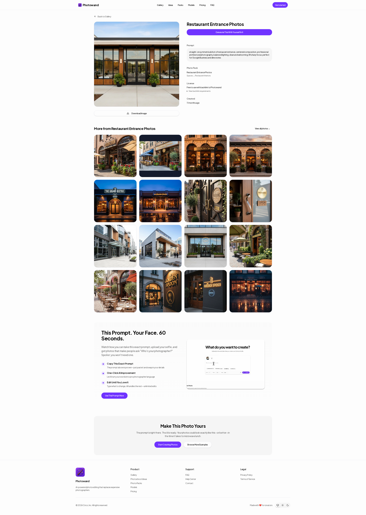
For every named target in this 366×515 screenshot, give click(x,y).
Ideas (170, 5)
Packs (180, 5)
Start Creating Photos (168, 444)
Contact (189, 483)
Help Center (190, 479)
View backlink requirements (200, 91)
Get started (280, 5)
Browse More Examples (197, 444)
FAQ (212, 5)
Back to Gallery (104, 16)
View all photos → (262, 128)
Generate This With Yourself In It (229, 32)
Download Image (139, 113)
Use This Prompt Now (114, 395)
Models (191, 5)
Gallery (160, 5)
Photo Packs (136, 483)
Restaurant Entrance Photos (199, 72)
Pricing (202, 5)
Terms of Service (247, 479)
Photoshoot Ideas (139, 479)
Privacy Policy (246, 475)
